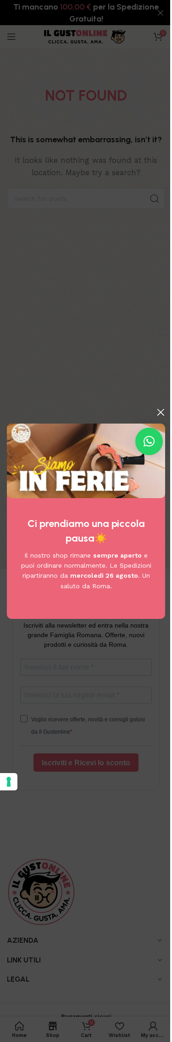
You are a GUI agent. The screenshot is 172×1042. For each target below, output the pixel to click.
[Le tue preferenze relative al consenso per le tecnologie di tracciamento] (8, 781)
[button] (149, 441)
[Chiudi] (160, 412)
